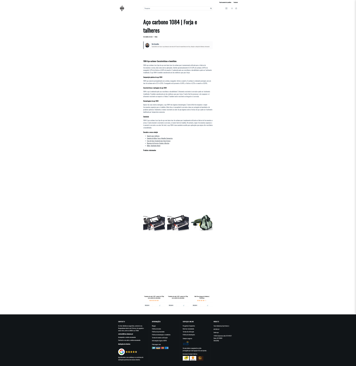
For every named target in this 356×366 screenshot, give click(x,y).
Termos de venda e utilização (160, 338)
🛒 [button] (160, 305)
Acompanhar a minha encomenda (127, 337)
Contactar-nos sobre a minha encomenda (129, 340)
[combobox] (176, 8)
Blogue (154, 326)
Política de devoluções (189, 335)
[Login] (232, 8)
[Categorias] (226, 8)
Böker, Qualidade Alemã (153, 146)
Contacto (236, 2)
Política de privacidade (158, 332)
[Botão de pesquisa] (211, 8)
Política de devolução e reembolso (161, 335)
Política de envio (156, 329)
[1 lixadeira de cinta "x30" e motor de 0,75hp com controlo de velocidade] (154, 223)
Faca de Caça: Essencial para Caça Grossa (158, 141)
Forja (156, 37)
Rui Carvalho (155, 44)
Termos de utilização (188, 332)
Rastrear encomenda (188, 329)
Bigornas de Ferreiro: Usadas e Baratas (158, 143)
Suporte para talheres (153, 136)
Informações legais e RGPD (159, 340)
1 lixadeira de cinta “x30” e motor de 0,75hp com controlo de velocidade (154, 297)
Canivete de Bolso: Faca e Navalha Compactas (160, 138)
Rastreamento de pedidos (225, 2)
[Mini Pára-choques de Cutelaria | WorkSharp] (202, 223)
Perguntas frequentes (189, 326)
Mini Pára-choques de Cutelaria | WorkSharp (202, 297)
